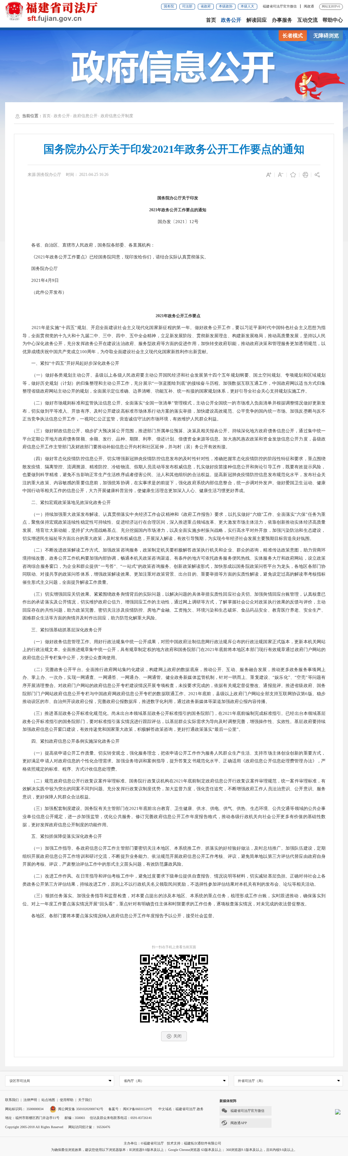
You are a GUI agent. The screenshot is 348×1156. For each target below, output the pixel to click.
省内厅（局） (134, 1081)
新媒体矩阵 (228, 1101)
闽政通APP (238, 1123)
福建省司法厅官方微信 (280, 6)
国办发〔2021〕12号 (174, 221)
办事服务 (282, 20)
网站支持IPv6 (331, 6)
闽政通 (309, 6)
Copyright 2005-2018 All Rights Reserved (34, 1127)
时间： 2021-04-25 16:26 (87, 174)
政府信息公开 (85, 115)
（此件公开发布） (44, 292)
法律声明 (30, 1100)
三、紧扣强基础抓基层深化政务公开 (62, 630)
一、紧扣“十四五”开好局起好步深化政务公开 (71, 363)
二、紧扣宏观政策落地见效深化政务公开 (67, 502)
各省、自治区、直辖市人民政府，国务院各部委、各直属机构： (88, 245)
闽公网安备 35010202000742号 (80, 1109)
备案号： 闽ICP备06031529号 (130, 1109)
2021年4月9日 (40, 280)
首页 (211, 20)
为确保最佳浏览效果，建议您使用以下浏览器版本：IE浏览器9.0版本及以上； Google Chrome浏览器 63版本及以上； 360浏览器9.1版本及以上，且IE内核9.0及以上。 (174, 1150)
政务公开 (231, 20)
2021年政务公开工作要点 (179, 315)
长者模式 (292, 35)
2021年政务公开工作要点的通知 (174, 209)
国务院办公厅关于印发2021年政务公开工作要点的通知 (174, 149)
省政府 (206, 6)
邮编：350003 (75, 1118)
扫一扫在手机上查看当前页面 (174, 947)
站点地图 (48, 1100)
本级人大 (247, 6)
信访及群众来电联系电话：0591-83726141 (121, 1118)
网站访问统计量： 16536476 (89, 1127)
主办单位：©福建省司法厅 (144, 1143)
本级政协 (225, 6)
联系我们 (12, 1100)
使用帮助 (66, 1100)
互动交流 (307, 20)
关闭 (177, 1036)
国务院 (169, 6)
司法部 (187, 6)
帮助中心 (333, 20)
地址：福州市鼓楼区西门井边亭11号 (32, 1118)
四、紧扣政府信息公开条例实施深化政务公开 (71, 741)
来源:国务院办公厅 (44, 174)
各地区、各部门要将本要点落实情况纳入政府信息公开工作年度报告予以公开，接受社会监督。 (119, 916)
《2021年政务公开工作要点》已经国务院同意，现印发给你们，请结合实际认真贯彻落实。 (115, 257)
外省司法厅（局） (251, 1081)
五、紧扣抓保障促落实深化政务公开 (62, 836)
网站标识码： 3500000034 (24, 1109)
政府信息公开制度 (117, 115)
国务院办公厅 (40, 268)
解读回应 (256, 20)
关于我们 (85, 1100)
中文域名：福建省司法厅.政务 (181, 1109)
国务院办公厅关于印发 (176, 198)
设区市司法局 (20, 1081)
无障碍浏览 (326, 35)
